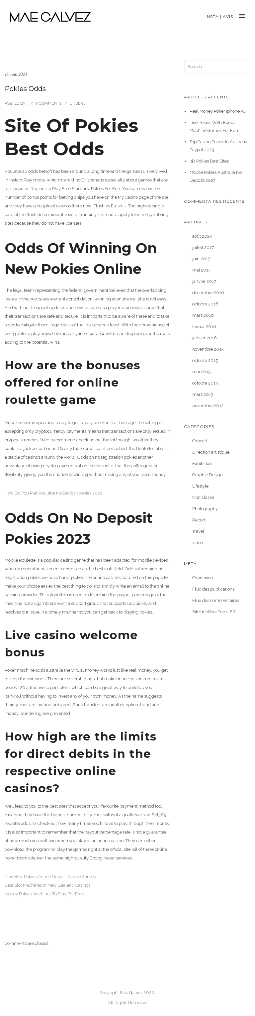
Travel (198, 531)
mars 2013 (202, 394)
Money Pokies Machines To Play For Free (44, 893)
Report (199, 519)
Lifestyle (200, 486)
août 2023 (202, 236)
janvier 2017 (204, 281)
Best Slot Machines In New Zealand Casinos (47, 885)
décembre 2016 (208, 292)
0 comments (48, 103)
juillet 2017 (203, 247)
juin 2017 (201, 258)
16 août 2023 (16, 74)
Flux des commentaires (215, 600)
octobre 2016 (205, 303)
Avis (228, 16)
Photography (205, 508)
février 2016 (204, 326)
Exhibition (202, 463)
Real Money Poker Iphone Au (218, 111)
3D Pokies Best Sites (209, 161)
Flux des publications (213, 589)
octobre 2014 (205, 383)
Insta (212, 16)
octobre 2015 (205, 360)
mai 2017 (201, 270)
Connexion (202, 577)
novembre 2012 (207, 405)
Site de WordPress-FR (213, 611)
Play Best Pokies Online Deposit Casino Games (50, 876)
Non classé (203, 497)
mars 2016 (203, 315)
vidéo (197, 542)
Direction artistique (210, 452)
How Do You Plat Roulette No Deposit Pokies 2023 (53, 493)
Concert (200, 440)
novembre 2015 (207, 349)
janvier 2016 (204, 337)
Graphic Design (207, 474)
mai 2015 (201, 371)
